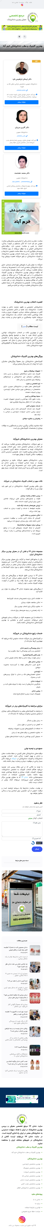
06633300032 (21, 136)
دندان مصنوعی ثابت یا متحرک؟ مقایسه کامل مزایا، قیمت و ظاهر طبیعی (15, 948)
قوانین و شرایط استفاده (32, 1207)
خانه (30, 2)
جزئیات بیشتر (22, 102)
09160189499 (16, 182)
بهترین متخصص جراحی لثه (31, 1176)
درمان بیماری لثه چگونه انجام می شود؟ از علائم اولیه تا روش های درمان (15, 996)
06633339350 (25, 182)
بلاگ (26, 2)
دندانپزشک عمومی (31, 84)
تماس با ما (15, 2)
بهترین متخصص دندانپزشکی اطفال (28, 1188)
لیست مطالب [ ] (30, 326)
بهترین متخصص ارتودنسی (31, 1164)
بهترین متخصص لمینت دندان (30, 1180)
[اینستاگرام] (22, 5)
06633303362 (21, 90)
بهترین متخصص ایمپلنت (32, 1172)
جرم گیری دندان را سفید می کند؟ (17, 981)
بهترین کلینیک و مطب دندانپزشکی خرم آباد (25, 1152)
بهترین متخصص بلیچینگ (31, 1168)
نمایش (30, 818)
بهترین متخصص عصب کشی (30, 1184)
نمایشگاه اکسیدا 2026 (21, 1047)
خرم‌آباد (14, 758)
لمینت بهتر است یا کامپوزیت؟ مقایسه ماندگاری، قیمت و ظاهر (16, 1013)
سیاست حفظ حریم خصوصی (31, 1211)
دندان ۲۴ (24, 777)
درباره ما (21, 2)
